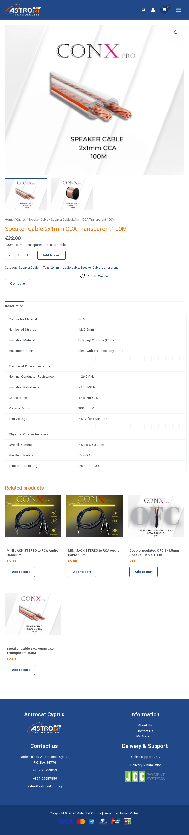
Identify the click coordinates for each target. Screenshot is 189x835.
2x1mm (56, 267)
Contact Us (145, 731)
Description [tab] (14, 306)
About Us (145, 725)
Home (9, 219)
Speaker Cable (38, 219)
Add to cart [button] (21, 572)
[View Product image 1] (26, 194)
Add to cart (52, 255)
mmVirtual (131, 813)
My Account (145, 736)
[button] (144, 10)
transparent (110, 267)
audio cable (71, 267)
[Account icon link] (153, 10)
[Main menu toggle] (178, 9)
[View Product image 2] (72, 194)
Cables (21, 219)
